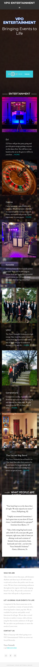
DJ (7, 139)
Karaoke (10, 264)
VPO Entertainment (19, 2)
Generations (12, 392)
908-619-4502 (12, 648)
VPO (8, 330)
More (17, 155)
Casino (9, 202)
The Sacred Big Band (16, 455)
